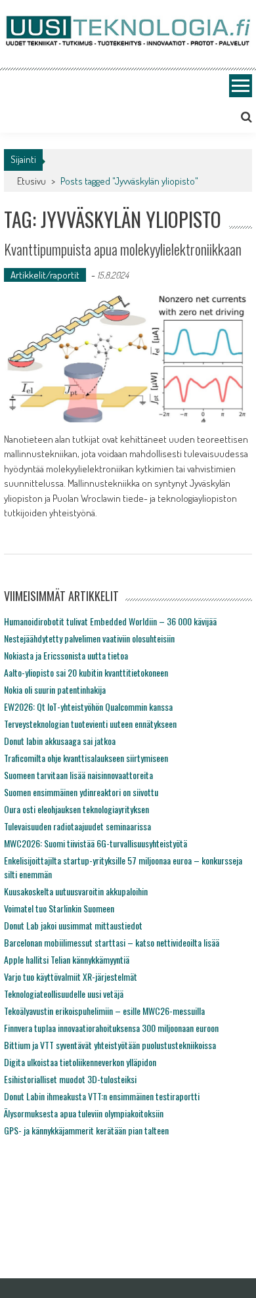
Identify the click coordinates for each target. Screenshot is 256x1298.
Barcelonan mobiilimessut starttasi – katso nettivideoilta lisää (111, 942)
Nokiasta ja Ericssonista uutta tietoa (66, 655)
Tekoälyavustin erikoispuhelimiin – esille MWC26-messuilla (104, 1011)
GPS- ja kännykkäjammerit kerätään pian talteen (86, 1130)
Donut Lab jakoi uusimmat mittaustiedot (73, 925)
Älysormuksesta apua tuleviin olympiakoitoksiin (83, 1113)
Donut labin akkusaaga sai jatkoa (60, 741)
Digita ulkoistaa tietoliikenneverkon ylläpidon (80, 1062)
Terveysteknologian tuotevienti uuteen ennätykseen (90, 723)
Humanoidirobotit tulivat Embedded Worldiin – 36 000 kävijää (110, 621)
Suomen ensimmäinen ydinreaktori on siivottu (81, 792)
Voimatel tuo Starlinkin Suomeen (59, 908)
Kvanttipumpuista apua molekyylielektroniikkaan (123, 248)
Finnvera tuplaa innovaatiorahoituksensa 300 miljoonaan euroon (111, 1028)
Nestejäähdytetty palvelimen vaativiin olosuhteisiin (89, 638)
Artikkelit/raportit (45, 275)
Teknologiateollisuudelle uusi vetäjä (63, 993)
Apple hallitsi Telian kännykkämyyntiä (66, 959)
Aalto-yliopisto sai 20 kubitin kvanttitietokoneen (86, 672)
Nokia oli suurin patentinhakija (55, 689)
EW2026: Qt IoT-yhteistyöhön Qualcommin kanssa (88, 706)
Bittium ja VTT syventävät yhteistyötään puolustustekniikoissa (110, 1045)
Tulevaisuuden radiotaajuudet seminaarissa (77, 826)
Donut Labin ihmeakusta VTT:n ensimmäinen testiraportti (102, 1096)
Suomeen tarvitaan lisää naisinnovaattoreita (78, 775)
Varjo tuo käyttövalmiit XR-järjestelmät (70, 976)
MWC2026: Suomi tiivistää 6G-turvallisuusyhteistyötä (95, 843)
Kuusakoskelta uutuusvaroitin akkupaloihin (76, 891)
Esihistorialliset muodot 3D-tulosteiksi (70, 1079)
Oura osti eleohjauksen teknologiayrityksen (76, 809)
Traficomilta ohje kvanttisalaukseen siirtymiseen (86, 758)
